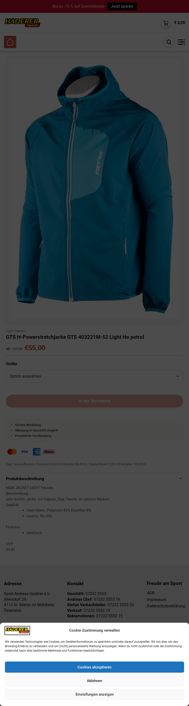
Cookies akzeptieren (94, 667)
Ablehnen (94, 681)
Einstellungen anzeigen (95, 694)
